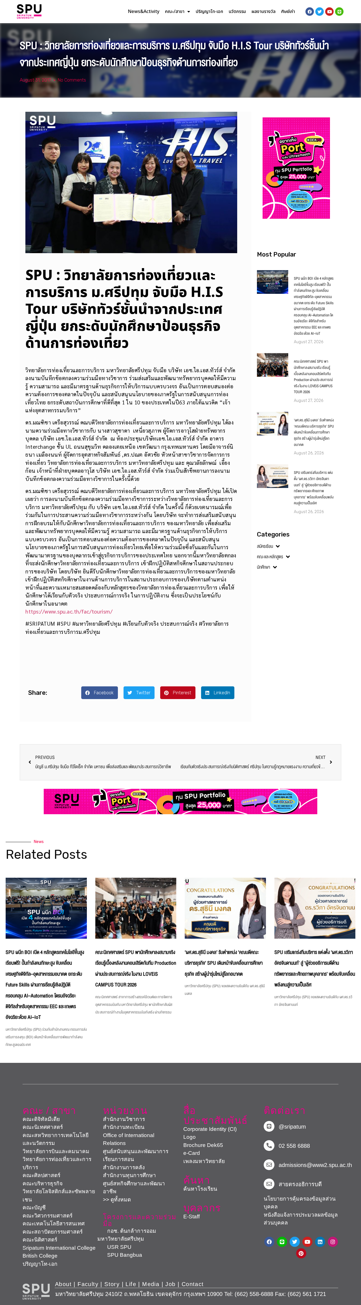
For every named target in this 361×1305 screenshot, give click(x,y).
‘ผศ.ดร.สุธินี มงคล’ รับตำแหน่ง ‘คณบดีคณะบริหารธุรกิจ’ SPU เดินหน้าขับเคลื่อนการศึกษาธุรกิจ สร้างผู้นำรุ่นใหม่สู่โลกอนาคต (314, 432)
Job (170, 1284)
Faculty (88, 1284)
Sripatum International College (59, 1248)
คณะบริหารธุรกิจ (43, 1183)
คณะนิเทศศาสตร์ (43, 1127)
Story (112, 1284)
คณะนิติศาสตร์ (40, 1240)
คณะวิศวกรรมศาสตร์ (47, 1216)
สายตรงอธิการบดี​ (300, 1184)
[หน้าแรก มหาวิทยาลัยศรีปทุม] (36, 1292)
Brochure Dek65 (203, 1145)
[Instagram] (333, 1242)
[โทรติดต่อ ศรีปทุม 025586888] (269, 1145)
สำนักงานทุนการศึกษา (129, 1175)
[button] (99, 692)
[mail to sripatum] (269, 1164)
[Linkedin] (320, 1242)
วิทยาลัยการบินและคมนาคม (56, 1151)
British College (40, 1256)
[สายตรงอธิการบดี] (269, 1184)
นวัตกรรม (237, 11)
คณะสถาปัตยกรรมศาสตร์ (53, 1232)
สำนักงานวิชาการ (124, 1119)
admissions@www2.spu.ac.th (315, 1165)
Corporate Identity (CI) (210, 1129)
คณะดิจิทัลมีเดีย (41, 1119)
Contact (193, 1284)
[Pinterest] (301, 1253)
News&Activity (143, 11)
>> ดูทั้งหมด (117, 1200)
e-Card (191, 1153)
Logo (189, 1137)
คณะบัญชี (34, 1207)
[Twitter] (295, 1242)
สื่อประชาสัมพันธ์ (215, 1115)
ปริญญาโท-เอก (209, 11)
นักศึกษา (263, 567)
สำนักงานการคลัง (124, 1167)
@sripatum (292, 1127)
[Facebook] (269, 1242)
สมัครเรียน (265, 546)
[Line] (339, 11)
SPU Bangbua (119, 1255)
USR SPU (114, 1247)
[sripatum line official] (269, 1126)
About (63, 1284)
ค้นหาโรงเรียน (200, 1189)
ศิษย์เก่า (288, 11)
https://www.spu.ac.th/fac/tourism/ (69, 611)
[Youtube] (307, 1242)
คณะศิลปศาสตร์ (41, 1175)
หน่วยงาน (125, 1110)
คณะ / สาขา (49, 1110)
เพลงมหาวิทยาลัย (204, 1161)
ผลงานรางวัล (264, 11)
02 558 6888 (294, 1146)
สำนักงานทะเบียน (123, 1127)
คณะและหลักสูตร (270, 557)
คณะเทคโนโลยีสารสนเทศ (54, 1224)
